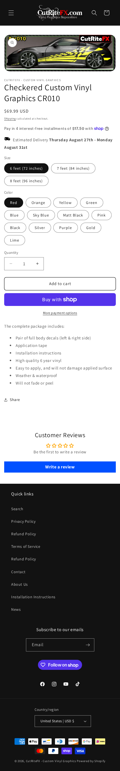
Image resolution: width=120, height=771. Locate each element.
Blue (14, 215)
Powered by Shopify (91, 761)
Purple (65, 227)
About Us (19, 584)
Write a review (60, 467)
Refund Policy (23, 533)
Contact (18, 571)
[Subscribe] (88, 644)
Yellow (65, 202)
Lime (14, 240)
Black (15, 227)
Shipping (10, 118)
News (16, 609)
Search (17, 508)
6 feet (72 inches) (26, 168)
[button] (11, 13)
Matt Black (73, 215)
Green (91, 202)
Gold (90, 227)
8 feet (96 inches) (26, 180)
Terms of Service (25, 546)
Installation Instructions (33, 596)
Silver (40, 227)
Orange (38, 202)
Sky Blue (41, 215)
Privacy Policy (23, 521)
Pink (101, 215)
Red (13, 202)
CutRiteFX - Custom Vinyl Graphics (51, 761)
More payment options (60, 313)
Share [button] (15, 399)
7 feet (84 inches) (73, 168)
